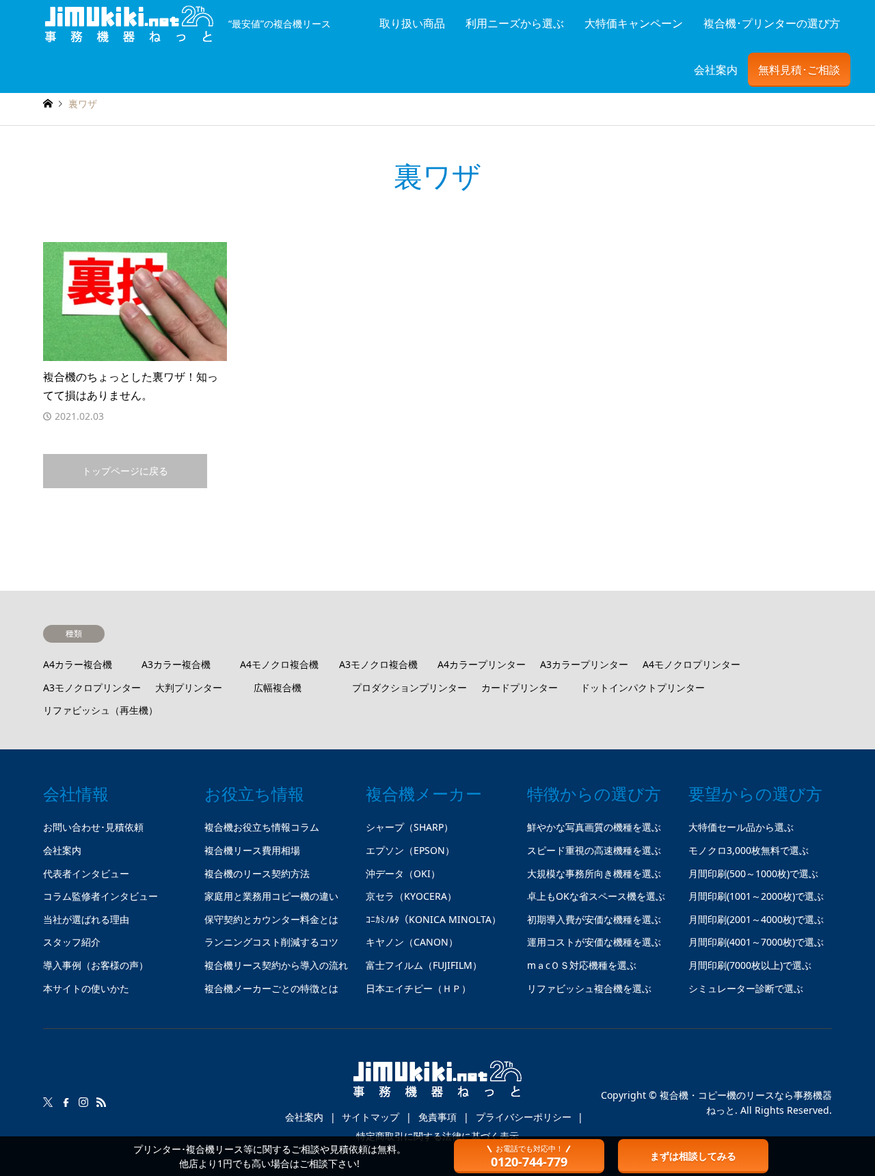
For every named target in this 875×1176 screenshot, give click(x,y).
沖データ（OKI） (403, 873)
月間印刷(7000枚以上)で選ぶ (749, 965)
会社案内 (716, 69)
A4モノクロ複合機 (279, 664)
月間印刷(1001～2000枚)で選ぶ (756, 896)
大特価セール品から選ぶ (741, 826)
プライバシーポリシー (523, 1116)
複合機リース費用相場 (252, 850)
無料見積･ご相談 (799, 69)
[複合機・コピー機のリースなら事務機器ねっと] (437, 1084)
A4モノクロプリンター (691, 664)
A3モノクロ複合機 (378, 664)
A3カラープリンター (584, 664)
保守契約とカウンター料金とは (271, 919)
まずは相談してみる (693, 1155)
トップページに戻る (125, 470)
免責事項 (437, 1116)
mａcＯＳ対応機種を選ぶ (581, 965)
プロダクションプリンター (409, 687)
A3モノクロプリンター (92, 687)
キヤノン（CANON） (412, 941)
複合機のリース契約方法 (257, 873)
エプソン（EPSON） (410, 850)
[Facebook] (65, 1102)
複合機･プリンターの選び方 (771, 23)
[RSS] (101, 1102)
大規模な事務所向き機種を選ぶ (594, 873)
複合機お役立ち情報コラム (261, 826)
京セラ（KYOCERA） (411, 896)
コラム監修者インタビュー (100, 896)
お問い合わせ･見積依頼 (93, 826)
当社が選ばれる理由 (86, 919)
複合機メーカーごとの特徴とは (271, 988)
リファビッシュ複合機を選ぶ (589, 988)
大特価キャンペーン (633, 23)
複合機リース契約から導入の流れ (276, 965)
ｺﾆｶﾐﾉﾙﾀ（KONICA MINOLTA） (433, 919)
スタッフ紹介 (71, 941)
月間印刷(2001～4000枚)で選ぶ (756, 919)
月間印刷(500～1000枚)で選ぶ (753, 873)
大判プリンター (188, 687)
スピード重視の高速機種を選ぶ (594, 850)
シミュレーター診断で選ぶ (745, 988)
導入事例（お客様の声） (95, 965)
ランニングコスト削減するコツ (271, 941)
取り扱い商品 (412, 23)
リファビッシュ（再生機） (100, 710)
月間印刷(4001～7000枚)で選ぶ (756, 941)
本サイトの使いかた (86, 988)
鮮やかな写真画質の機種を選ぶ (594, 826)
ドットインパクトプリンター (642, 687)
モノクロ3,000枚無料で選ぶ (748, 850)
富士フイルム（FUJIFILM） (424, 965)
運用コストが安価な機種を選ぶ (594, 941)
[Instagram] (83, 1102)
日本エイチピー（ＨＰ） (418, 988)
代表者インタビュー (86, 873)
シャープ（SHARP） (409, 826)
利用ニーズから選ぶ (515, 23)
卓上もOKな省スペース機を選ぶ (596, 896)
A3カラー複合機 (176, 664)
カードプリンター (519, 687)
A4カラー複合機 (77, 664)
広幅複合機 (277, 687)
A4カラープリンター (482, 664)
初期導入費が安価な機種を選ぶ (594, 919)
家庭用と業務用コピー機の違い (271, 896)
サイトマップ (370, 1116)
